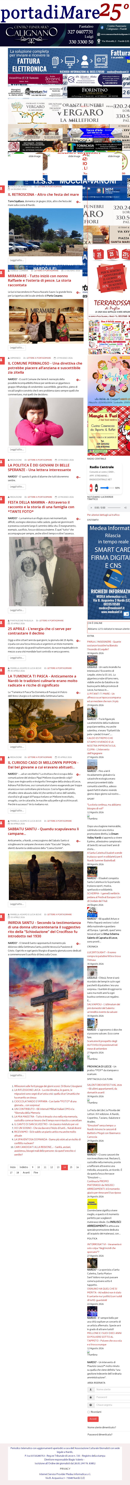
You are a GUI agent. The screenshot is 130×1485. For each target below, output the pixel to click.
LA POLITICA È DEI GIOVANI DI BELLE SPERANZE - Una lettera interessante (39, 467)
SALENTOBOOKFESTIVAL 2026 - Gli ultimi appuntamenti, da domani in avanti (104, 1089)
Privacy (111, 106)
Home (73, 106)
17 (11, 1173)
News (84, 106)
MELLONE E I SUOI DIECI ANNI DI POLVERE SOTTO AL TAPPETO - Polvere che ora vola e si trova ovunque (104, 1339)
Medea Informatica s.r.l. (78, 1474)
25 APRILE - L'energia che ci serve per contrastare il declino (39, 631)
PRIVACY (65, 1469)
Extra (97, 106)
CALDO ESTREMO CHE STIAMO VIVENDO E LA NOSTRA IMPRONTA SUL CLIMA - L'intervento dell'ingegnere (101, 746)
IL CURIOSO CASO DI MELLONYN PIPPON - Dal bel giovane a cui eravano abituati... (43, 764)
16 (77, 1167)
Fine (36, 1173)
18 (17, 1173)
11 (45, 1167)
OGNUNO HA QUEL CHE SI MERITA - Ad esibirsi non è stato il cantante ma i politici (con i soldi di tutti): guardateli (104, 1294)
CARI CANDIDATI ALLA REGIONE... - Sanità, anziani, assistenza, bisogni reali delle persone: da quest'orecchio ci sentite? (45, 1151)
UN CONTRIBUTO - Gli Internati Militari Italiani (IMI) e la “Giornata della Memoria (44, 1111)
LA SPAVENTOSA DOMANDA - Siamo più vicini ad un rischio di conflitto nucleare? (47, 1141)
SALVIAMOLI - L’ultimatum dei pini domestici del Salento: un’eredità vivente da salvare (103, 1008)
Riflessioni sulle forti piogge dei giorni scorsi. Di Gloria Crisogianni (48, 1086)
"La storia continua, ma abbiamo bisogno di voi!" (104, 807)
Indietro (24, 1167)
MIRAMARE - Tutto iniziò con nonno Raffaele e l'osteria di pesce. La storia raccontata (39, 280)
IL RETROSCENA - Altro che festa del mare (43, 194)
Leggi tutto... (17, 260)
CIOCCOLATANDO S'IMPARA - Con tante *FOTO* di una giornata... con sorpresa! (45, 1103)
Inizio (13, 1167)
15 (71, 1167)
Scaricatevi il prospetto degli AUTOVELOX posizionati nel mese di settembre (102, 1045)
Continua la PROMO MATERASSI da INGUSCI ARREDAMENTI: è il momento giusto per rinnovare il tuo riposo (104, 1187)
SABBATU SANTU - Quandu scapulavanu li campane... (43, 831)
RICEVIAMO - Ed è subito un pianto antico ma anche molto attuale (45, 1134)
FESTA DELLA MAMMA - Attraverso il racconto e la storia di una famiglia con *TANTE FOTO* (41, 507)
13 (58, 1167)
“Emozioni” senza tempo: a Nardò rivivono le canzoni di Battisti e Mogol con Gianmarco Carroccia (103, 1131)
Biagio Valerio (75, 1460)
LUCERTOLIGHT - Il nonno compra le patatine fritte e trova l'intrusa (104, 956)
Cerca (73, 121)
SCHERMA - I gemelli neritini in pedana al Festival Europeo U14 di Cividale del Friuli (104, 897)
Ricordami (96, 1412)
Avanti (26, 1173)
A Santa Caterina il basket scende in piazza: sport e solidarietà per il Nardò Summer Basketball (104, 857)
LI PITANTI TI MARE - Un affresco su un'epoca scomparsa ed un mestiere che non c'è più (104, 698)
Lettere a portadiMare (50, 186)
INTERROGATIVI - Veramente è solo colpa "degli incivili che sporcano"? (104, 1248)
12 (51, 1167)
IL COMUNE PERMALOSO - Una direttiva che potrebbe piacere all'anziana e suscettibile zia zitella (45, 368)
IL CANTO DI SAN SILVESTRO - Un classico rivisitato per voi (46, 1124)
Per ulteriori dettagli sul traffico (103, 515)
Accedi (93, 1419)
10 (38, 1167)
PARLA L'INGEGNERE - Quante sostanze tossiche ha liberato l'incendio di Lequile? (104, 646)
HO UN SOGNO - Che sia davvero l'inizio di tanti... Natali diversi (47, 1128)
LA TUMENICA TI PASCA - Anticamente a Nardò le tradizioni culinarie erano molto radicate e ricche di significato (42, 680)
